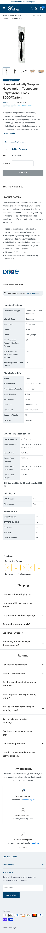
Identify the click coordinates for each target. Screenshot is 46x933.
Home (5, 15)
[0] (41, 8)
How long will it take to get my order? (17, 605)
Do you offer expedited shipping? (19, 615)
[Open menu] (4, 8)
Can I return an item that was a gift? (17, 733)
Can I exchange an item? (14, 743)
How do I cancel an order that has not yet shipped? (19, 754)
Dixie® (5, 103)
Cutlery (27, 15)
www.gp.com (30, 389)
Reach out (35, 843)
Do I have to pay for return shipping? (15, 721)
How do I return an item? (14, 673)
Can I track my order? (13, 633)
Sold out (23, 172)
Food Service (15, 15)
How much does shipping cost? (18, 594)
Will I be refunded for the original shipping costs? (18, 708)
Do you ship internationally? (16, 624)
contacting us (28, 799)
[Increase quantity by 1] (30, 163)
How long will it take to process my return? (20, 696)
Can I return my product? (15, 664)
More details (9, 133)
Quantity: (7, 163)
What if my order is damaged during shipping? (17, 643)
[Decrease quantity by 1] (15, 163)
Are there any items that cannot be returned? (19, 684)
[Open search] (31, 8)
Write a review (27, 106)
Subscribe (11, 895)
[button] (41, 8)
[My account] (36, 8)
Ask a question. (33, 293)
